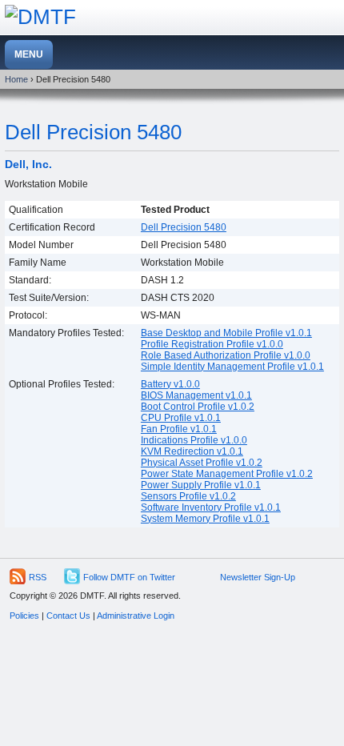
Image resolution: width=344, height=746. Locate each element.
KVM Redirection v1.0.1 (192, 451)
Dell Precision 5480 (93, 132)
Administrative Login (135, 615)
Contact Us (68, 615)
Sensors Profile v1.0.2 (188, 496)
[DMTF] (40, 17)
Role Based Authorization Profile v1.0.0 (225, 355)
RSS (37, 577)
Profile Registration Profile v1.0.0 (212, 344)
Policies (24, 615)
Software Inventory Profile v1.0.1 (211, 507)
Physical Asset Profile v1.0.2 (201, 462)
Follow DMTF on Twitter (129, 577)
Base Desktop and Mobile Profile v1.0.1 (226, 333)
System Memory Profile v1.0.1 (205, 518)
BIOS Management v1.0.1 (196, 395)
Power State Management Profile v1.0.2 (227, 473)
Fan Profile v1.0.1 (179, 429)
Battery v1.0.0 (170, 384)
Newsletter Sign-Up (257, 577)
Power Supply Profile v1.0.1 (201, 485)
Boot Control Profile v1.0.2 (197, 406)
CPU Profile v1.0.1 (181, 417)
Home (16, 79)
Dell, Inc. (28, 164)
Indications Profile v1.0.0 (194, 440)
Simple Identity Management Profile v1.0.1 (232, 366)
